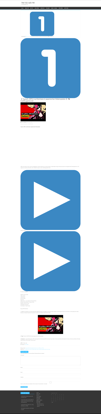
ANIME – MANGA (54, 8)
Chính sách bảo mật (40, 405)
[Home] (25, 36)
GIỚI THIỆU (66, 8)
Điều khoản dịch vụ (40, 403)
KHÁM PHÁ (42, 8)
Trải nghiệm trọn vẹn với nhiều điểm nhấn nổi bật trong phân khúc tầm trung (37, 349)
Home (22, 8)
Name (22, 367)
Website (22, 377)
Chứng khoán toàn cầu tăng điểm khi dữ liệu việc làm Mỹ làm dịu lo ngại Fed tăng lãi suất (27, 401)
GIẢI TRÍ (31, 8)
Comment (22, 355)
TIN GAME (48, 8)
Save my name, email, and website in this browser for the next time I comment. (34, 383)
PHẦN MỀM (61, 8)
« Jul (52, 402)
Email (22, 372)
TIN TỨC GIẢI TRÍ (28, 3)
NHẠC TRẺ (27, 8)
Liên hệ (38, 406)
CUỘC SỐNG (37, 8)
